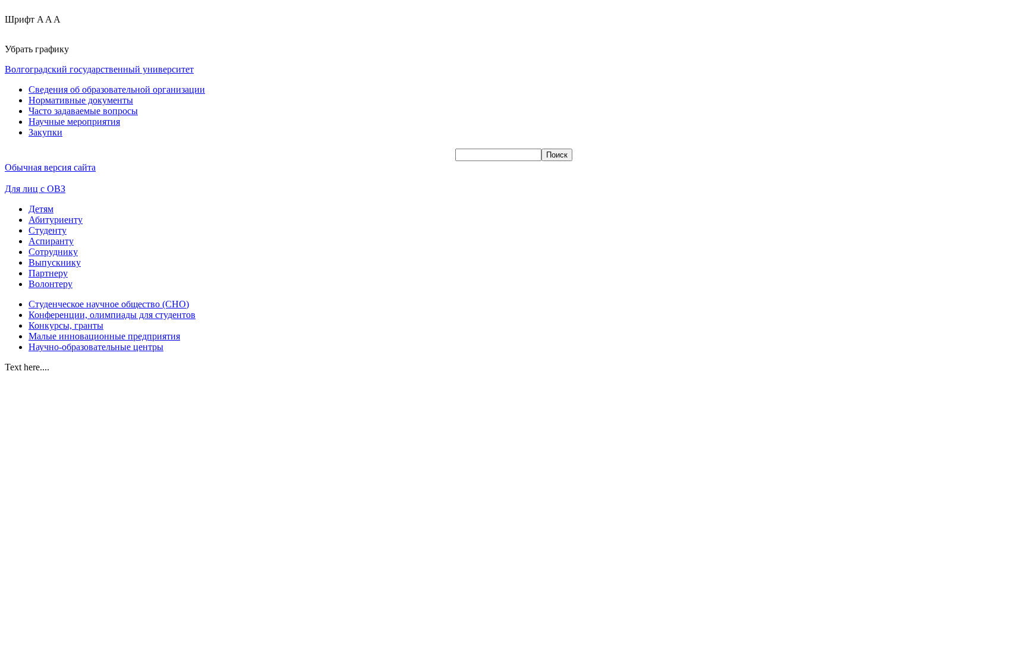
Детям (41, 209)
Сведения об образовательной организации (117, 89)
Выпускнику (55, 262)
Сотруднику (53, 252)
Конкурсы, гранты (66, 325)
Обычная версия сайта (50, 167)
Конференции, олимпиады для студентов (112, 315)
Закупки (45, 132)
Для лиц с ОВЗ (35, 189)
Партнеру (48, 273)
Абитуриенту (56, 220)
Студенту (48, 230)
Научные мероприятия (74, 122)
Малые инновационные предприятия (104, 336)
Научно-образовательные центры (96, 347)
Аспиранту (51, 241)
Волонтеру (51, 284)
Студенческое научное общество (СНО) (109, 304)
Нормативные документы (81, 100)
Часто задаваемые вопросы (83, 111)
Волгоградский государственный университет (99, 69)
